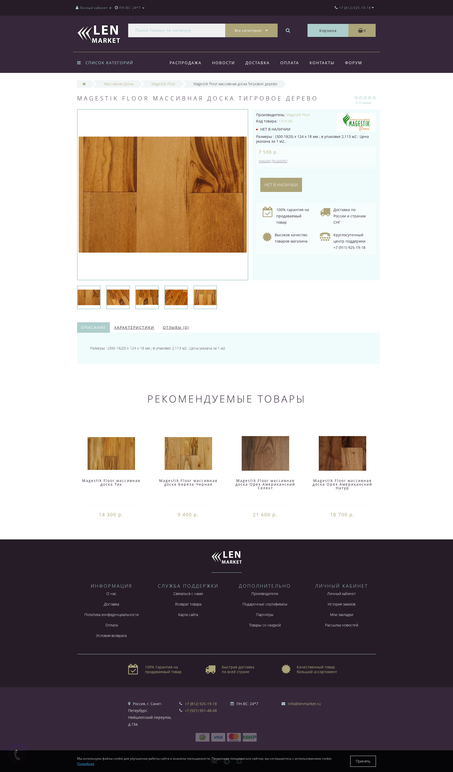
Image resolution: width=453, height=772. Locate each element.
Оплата (289, 62)
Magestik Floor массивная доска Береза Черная (188, 482)
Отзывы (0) (176, 327)
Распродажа (186, 62)
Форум (353, 62)
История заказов (341, 604)
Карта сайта (188, 614)
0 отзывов (363, 102)
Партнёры (264, 614)
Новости (223, 62)
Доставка (257, 62)
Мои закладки (341, 614)
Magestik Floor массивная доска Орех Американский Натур (342, 484)
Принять (363, 761)
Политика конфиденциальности (111, 614)
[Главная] (84, 83)
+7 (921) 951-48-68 (201, 710)
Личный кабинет (341, 593)
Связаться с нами (188, 593)
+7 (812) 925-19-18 (201, 703)
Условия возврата (111, 635)
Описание (93, 327)
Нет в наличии (281, 185)
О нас (111, 593)
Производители (264, 593)
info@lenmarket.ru (304, 703)
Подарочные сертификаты (264, 604)
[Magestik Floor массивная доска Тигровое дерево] (89, 297)
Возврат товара (188, 604)
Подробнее (85, 764)
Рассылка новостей (341, 625)
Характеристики (134, 327)
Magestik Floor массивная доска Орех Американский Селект (265, 484)
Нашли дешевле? (273, 161)
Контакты (322, 62)
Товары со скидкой (265, 625)
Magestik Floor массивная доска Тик (111, 482)
